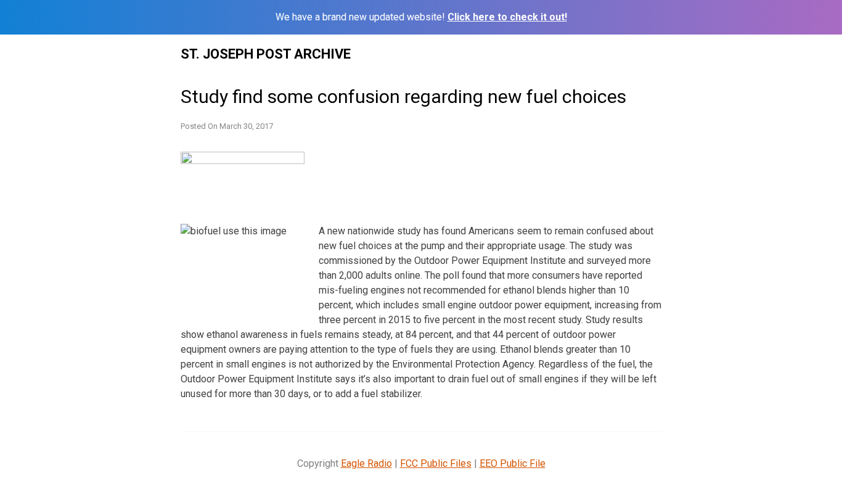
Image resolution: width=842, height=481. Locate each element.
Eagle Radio (366, 463)
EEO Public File (513, 463)
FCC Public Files (436, 463)
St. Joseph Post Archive (266, 54)
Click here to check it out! (507, 17)
